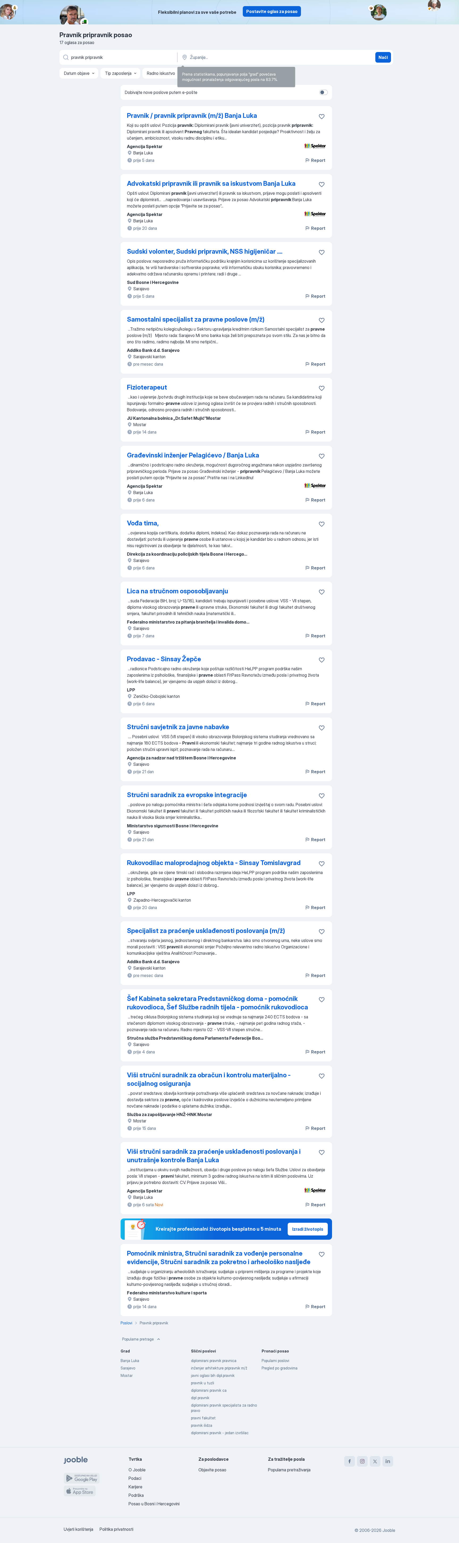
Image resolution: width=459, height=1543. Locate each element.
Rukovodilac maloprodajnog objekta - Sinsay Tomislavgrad (214, 863)
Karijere (135, 1486)
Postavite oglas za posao (272, 11)
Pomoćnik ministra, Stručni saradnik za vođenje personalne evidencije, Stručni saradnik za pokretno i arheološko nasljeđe (219, 1258)
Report (318, 160)
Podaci (135, 1478)
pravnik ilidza (201, 1425)
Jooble (388, 1530)
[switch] (323, 92)
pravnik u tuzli (202, 1383)
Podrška (136, 1495)
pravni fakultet (203, 1418)
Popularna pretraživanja (289, 1469)
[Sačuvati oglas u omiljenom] (321, 116)
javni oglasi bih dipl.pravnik (213, 1375)
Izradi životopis (307, 1229)
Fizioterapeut (147, 387)
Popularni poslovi (275, 1360)
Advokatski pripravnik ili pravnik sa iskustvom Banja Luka (211, 183)
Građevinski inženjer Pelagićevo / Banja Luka (193, 455)
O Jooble (137, 1469)
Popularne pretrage (138, 1339)
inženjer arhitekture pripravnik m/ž (219, 1368)
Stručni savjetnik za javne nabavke (178, 727)
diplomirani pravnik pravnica (213, 1360)
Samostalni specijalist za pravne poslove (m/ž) (196, 319)
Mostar (127, 1375)
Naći (383, 57)
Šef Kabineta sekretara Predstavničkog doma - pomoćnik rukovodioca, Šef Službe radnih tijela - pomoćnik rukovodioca (217, 1003)
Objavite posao (212, 1469)
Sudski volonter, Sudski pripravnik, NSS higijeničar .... (204, 251)
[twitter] (375, 1461)
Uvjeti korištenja (78, 1529)
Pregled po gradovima (280, 1368)
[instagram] (362, 1461)
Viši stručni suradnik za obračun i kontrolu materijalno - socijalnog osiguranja (209, 1079)
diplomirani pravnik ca (209, 1390)
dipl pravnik (200, 1397)
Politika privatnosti (116, 1529)
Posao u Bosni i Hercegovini (154, 1503)
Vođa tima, (143, 523)
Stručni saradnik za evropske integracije (187, 795)
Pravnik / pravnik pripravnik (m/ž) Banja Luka (192, 115)
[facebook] (349, 1461)
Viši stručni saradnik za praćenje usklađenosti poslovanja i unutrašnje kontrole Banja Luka (214, 1156)
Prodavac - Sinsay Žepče (164, 659)
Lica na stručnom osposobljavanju (177, 591)
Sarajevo (128, 1368)
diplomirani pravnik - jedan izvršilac (220, 1432)
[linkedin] (387, 1461)
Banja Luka (130, 1360)
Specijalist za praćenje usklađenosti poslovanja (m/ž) (206, 931)
